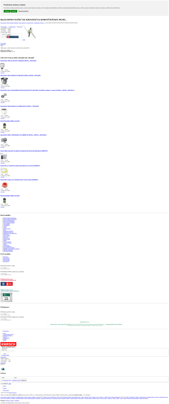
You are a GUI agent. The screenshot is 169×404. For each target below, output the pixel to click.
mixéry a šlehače (6, 235)
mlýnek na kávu (6, 238)
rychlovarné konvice (7, 242)
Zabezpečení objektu (143, 398)
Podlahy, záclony (96, 398)
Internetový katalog (65, 398)
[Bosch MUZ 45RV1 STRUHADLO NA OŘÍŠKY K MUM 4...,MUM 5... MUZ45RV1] (4, 143)
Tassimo (5, 244)
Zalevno (12, 400)
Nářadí (51, 324)
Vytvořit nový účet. (7, 380)
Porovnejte (20, 26)
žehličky (5, 240)
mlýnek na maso (6, 239)
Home (4, 386)
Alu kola (38, 397)
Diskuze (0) (3, 44)
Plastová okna (46, 397)
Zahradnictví (117, 397)
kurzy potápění (6, 398)
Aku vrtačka (60, 324)
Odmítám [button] (14, 11)
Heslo (15, 377)
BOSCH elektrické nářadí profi (9, 218)
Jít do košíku (3, 362)
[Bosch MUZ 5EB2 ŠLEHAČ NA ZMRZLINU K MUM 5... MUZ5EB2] (4, 114)
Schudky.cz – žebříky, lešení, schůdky (107, 397)
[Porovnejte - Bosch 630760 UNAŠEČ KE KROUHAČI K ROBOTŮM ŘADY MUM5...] (17, 26)
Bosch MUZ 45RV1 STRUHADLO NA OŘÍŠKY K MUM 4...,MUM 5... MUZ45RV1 (24, 135)
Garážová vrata (95, 397)
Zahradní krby (53, 397)
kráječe (4, 227)
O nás (4, 333)
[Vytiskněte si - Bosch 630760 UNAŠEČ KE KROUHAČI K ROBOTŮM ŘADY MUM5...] (1, 26)
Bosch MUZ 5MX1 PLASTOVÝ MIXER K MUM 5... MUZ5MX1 (19, 60)
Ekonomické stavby (76, 397)
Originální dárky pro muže (152, 397)
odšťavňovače (6, 234)
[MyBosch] (6, 301)
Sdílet (24, 39)
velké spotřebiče (6, 223)
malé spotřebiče (22, 22)
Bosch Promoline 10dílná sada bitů (10, 121)
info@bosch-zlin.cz (13, 392)
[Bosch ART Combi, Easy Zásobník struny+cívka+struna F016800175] (4, 188)
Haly (90, 397)
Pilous (127, 397)
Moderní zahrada (74, 398)
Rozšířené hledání (5, 355)
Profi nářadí (94, 324)
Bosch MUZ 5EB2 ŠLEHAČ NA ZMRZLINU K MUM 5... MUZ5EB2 (20, 106)
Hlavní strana (3, 22)
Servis (4, 340)
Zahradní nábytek (31, 398)
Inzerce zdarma (123, 398)
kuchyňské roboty (30, 22)
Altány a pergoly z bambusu (30, 397)
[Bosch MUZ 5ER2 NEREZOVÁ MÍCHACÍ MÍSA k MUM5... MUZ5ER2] (4, 83)
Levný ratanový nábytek (6, 397)
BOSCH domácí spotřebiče (12, 22)
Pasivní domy (81, 398)
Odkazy (5, 388)
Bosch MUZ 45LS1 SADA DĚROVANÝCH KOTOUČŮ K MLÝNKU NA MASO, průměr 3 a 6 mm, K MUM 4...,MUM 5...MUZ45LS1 (37, 90)
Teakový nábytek (84, 397)
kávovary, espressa (7, 241)
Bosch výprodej (6, 260)
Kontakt (5, 339)
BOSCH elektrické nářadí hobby (10, 219)
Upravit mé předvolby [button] (23, 11)
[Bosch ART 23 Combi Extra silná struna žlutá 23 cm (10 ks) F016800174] (4, 173)
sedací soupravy (103, 398)
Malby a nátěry (116, 398)
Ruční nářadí (89, 324)
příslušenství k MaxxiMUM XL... (10, 233)
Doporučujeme (6, 259)
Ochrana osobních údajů (8, 334)
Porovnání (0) (6, 261)
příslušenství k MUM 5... (39, 22)
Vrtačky (73, 324)
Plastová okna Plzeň (67, 397)
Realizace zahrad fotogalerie (133, 398)
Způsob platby (6, 338)
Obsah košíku (3, 357)
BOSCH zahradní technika (8, 220)
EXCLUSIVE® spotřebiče (8, 247)
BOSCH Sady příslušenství (9, 221)
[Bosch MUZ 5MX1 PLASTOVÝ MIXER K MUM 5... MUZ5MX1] (3, 68)
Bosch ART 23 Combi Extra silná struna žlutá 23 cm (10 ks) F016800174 (20, 165)
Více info (2, 72)
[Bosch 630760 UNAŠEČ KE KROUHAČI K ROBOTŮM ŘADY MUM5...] (29, 38)
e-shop (9, 383)
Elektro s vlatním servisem (140, 397)
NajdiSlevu (17, 400)
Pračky (84, 324)
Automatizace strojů (56, 398)
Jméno (3, 377)
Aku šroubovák (67, 324)
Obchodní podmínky (7, 335)
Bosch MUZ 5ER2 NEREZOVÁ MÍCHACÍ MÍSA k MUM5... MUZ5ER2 (21, 75)
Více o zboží (3, 43)
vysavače (5, 226)
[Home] (8, 347)
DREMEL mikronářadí (8, 250)
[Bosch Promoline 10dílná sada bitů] (4, 128)
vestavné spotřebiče (7, 246)
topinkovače (5, 237)
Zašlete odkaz (13, 26)
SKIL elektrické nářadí (8, 251)
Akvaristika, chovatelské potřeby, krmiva (18, 398)
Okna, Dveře (59, 397)
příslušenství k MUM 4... (8, 231)
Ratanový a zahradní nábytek (17, 397)
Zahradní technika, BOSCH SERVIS (113, 324)
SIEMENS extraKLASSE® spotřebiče (11, 248)
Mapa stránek (6, 390)
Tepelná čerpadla (88, 398)
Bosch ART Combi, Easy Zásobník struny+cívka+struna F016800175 (19, 179)
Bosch (55, 324)
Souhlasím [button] (7, 11)
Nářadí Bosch (101, 324)
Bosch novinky (6, 258)
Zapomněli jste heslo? (16, 380)
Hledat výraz (4, 349)
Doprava (5, 336)
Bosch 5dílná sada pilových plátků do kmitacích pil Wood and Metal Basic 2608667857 (24, 151)
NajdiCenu (7, 400)
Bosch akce (5, 256)
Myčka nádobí (79, 324)
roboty (4, 229)
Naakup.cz (110, 398)
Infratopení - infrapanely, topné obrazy (44, 398)
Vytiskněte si (4, 26)
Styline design (6, 245)
